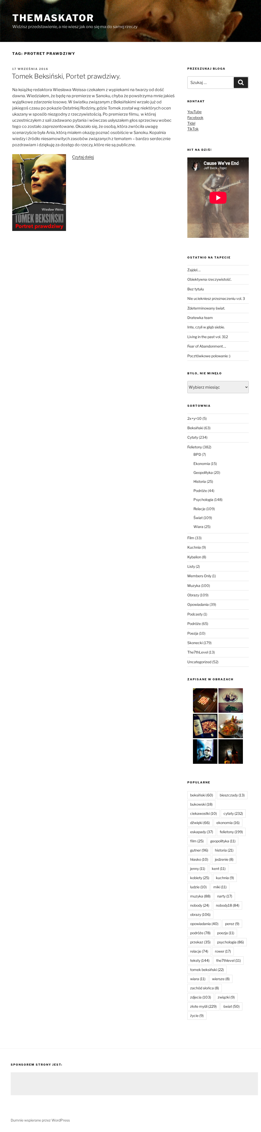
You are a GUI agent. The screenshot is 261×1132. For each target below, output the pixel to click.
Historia (199, 481)
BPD (197, 454)
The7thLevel (197, 652)
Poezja (192, 633)
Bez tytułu (195, 289)
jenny (197, 868)
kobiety (199, 878)
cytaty (233, 813)
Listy (191, 566)
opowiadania (204, 923)
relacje (199, 951)
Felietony (194, 447)
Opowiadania (198, 604)
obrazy (200, 914)
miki (220, 887)
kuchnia (225, 878)
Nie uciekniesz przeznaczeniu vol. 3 (216, 298)
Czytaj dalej (83, 157)
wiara (197, 979)
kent (219, 868)
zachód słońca (204, 988)
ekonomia (228, 822)
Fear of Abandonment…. (206, 346)
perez (232, 923)
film (197, 841)
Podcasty (195, 614)
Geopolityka (203, 472)
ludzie (198, 887)
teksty (200, 960)
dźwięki (200, 822)
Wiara (198, 526)
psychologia (230, 942)
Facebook (195, 117)
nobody (199, 905)
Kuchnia (194, 547)
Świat (198, 517)
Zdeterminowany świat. (206, 308)
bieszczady (232, 795)
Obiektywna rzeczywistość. (209, 279)
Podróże (200, 490)
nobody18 (227, 905)
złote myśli (203, 1006)
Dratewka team (200, 317)
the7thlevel (228, 960)
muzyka (200, 896)
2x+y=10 (194, 418)
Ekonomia (201, 463)
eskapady (201, 832)
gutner (199, 850)
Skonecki (195, 643)
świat (231, 1006)
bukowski (201, 804)
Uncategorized (199, 662)
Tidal (191, 123)
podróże (200, 933)
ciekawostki (203, 813)
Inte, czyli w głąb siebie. (206, 327)
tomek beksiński (207, 969)
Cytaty (192, 437)
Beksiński (195, 428)
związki (226, 997)
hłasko (199, 859)
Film (190, 538)
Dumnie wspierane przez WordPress (40, 1120)
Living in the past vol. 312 (207, 337)
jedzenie (224, 859)
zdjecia (200, 997)
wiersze (221, 979)
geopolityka (223, 841)
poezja (225, 933)
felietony (231, 832)
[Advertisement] (134, 1083)
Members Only (199, 576)
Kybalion (194, 557)
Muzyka (193, 585)
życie (197, 1015)
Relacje (199, 509)
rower (223, 951)
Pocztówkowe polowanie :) (208, 356)
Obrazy (193, 595)
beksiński (201, 795)
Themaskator (53, 17)
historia (224, 850)
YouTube (194, 111)
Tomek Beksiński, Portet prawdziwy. (66, 76)
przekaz (200, 942)
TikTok (193, 129)
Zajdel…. (194, 270)
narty (224, 896)
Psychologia (203, 499)
